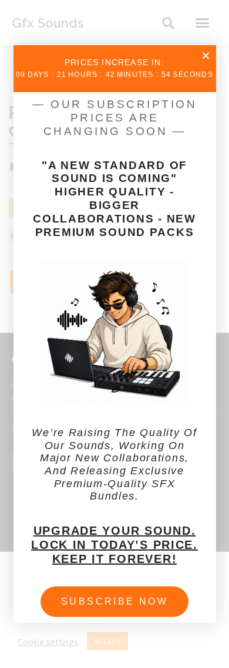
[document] (114, 334)
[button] (205, 55)
